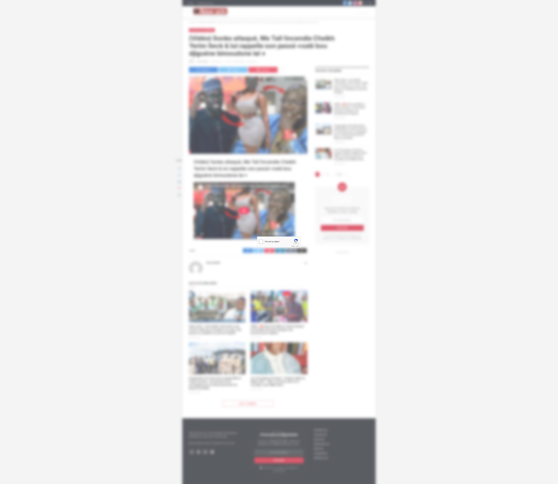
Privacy (293, 246)
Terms (297, 246)
